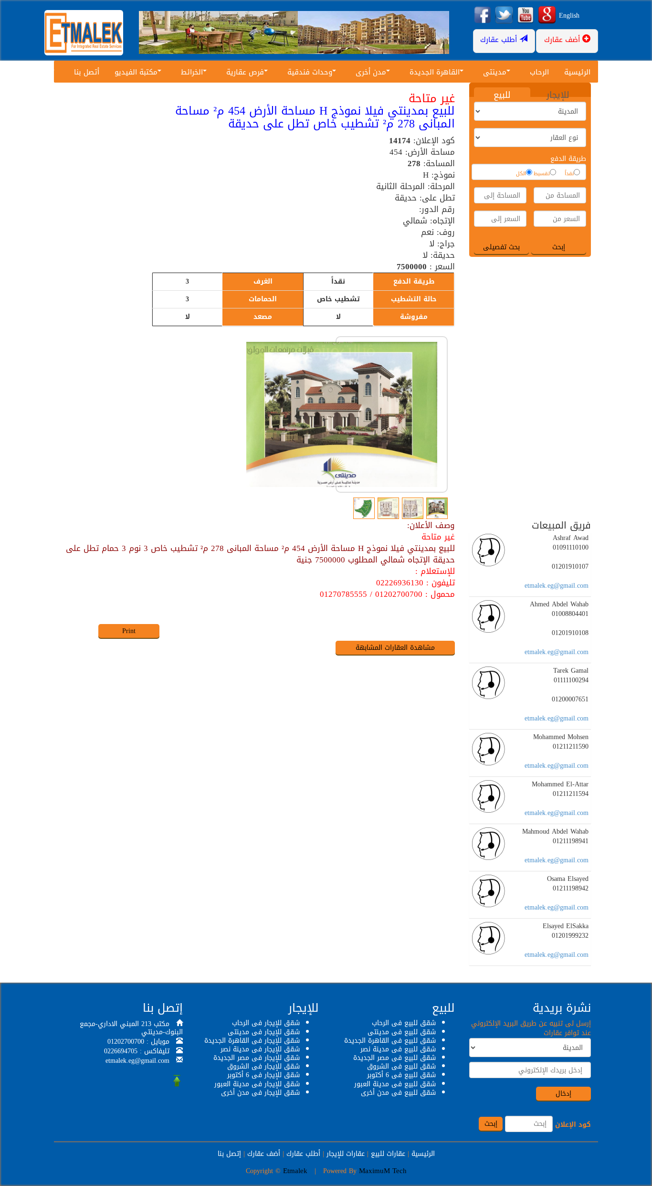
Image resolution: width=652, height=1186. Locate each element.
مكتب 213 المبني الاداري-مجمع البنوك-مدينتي (131, 1027)
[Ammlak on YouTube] (525, 15)
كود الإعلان (573, 1125)
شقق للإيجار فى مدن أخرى (260, 1092)
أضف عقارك (263, 1153)
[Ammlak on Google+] (547, 15)
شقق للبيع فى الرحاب (404, 1023)
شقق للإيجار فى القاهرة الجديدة (252, 1040)
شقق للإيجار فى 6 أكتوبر (263, 1075)
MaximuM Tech (383, 1170)
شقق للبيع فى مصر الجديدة (394, 1057)
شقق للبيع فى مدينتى (402, 1032)
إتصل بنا (229, 1153)
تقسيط (542, 174)
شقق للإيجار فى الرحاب (266, 1023)
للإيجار (558, 94)
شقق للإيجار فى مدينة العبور (257, 1084)
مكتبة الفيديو (136, 72)
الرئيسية (577, 72)
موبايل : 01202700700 (138, 1041)
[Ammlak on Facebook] (482, 15)
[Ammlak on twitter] (504, 15)
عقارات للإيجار (345, 1153)
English (569, 15)
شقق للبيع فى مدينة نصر (398, 1049)
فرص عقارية (245, 72)
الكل (521, 174)
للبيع (502, 94)
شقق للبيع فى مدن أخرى (398, 1092)
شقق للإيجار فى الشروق (263, 1066)
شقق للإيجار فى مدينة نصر (260, 1049)
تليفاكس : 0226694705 (136, 1051)
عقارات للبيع (388, 1153)
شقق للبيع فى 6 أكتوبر (401, 1075)
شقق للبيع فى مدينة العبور (395, 1084)
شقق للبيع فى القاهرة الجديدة (390, 1040)
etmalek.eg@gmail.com (557, 585)
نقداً (569, 174)
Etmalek (295, 1170)
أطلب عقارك (303, 1153)
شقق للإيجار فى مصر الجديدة (256, 1057)
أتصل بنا (86, 72)
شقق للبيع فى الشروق (401, 1066)
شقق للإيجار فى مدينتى (264, 1032)
